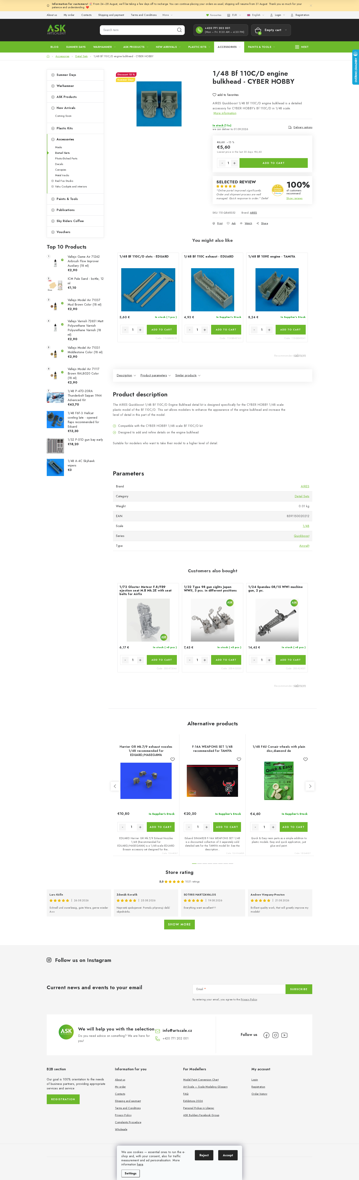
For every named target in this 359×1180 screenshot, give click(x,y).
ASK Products (67, 97)
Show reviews (294, 198)
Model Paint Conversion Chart (201, 1080)
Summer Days (66, 75)
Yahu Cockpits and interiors (71, 186)
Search (179, 30)
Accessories (65, 139)
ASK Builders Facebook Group (201, 1115)
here (140, 1164)
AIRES (253, 213)
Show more (179, 924)
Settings (130, 1173)
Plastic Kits (65, 128)
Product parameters (153, 375)
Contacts (86, 15)
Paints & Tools (67, 199)
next (310, 786)
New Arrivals (66, 108)
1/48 (306, 526)
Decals (59, 164)
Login (254, 1080)
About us (52, 15)
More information (225, 113)
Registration (302, 15)
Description (124, 375)
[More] (302, 47)
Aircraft (304, 546)
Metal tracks (62, 175)
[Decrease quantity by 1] (222, 163)
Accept (228, 1155)
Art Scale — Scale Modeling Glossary (205, 1087)
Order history (259, 1094)
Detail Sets (62, 153)
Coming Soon (63, 116)
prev (115, 786)
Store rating (179, 872)
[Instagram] (275, 1035)
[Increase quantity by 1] (234, 163)
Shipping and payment (111, 15)
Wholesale (121, 1129)
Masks (58, 147)
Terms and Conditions (144, 15)
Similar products (186, 375)
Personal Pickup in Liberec (198, 1108)
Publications (66, 210)
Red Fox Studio (64, 181)
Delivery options (303, 127)
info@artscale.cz (177, 1030)
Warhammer (65, 86)
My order (69, 15)
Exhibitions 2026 (193, 1101)
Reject (204, 1155)
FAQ (186, 1094)
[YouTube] (284, 1035)
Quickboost (301, 536)
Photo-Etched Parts (66, 158)
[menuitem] (54, 47)
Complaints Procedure (128, 1122)
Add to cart (274, 163)
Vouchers (63, 232)
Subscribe (299, 989)
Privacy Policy (249, 999)
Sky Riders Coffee (70, 221)
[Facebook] (266, 1035)
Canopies (60, 170)
